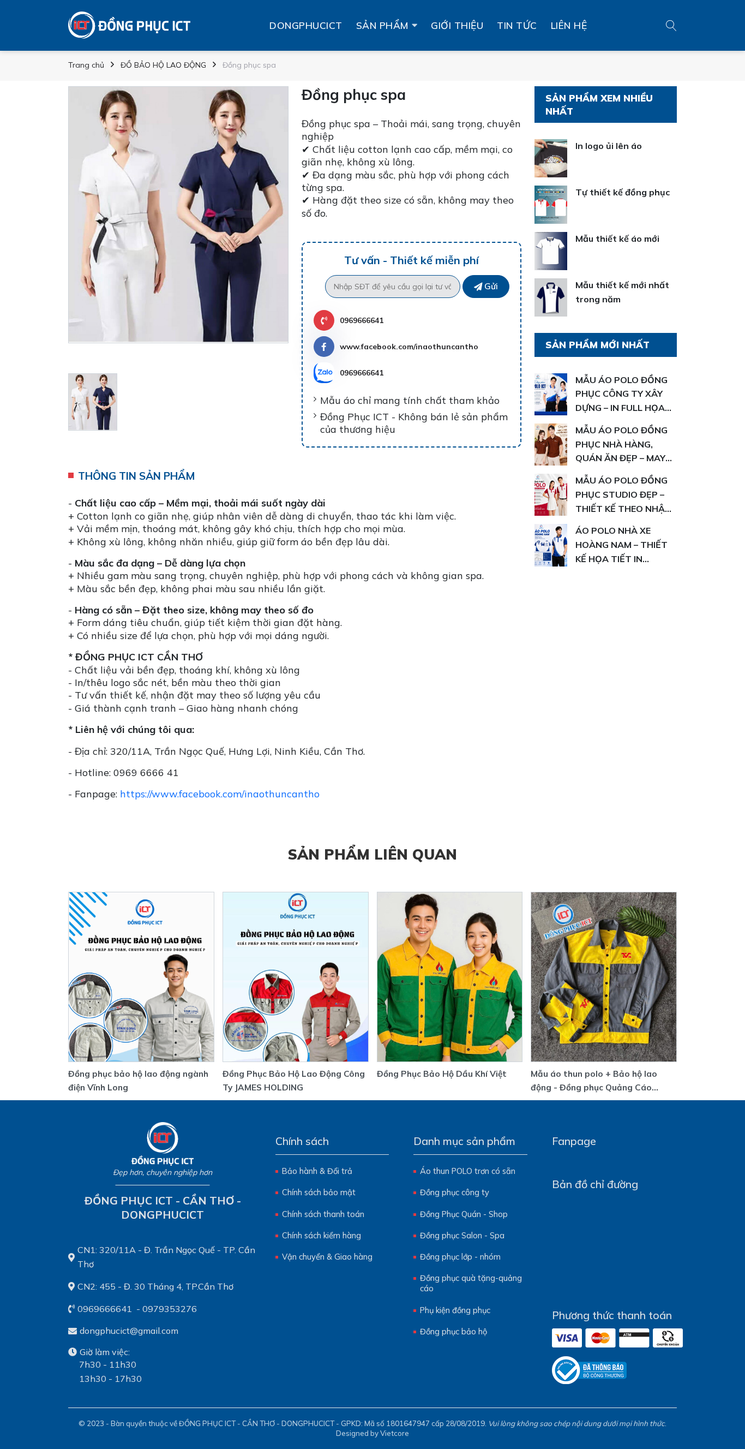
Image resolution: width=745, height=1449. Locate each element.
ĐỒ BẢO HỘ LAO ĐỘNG (163, 65)
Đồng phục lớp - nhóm (460, 1256)
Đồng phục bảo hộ (453, 1331)
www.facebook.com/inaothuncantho (409, 346)
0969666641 (361, 320)
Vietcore (394, 1433)
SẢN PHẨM (382, 25)
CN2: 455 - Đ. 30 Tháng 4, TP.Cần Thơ (155, 1286)
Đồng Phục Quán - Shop (464, 1214)
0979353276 (169, 1308)
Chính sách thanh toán (323, 1214)
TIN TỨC (517, 25)
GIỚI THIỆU (457, 25)
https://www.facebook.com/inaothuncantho (220, 794)
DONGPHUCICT (306, 25)
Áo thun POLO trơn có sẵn (467, 1171)
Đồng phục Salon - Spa (462, 1235)
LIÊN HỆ (569, 25)
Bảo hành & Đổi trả (317, 1171)
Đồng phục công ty (454, 1192)
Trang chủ (86, 65)
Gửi (491, 286)
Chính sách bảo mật (319, 1192)
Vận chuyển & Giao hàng (327, 1256)
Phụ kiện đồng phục (455, 1310)
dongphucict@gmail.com (129, 1330)
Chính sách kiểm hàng (321, 1235)
